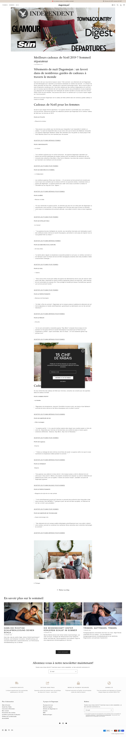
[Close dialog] (83, 351)
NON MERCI (63, 381)
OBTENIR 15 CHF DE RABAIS (63, 377)
